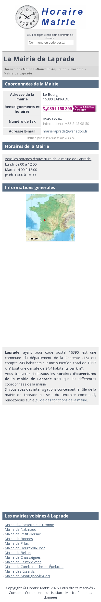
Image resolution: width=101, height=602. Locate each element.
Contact (15, 592)
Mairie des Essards (20, 571)
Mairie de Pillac (17, 543)
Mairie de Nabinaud (20, 529)
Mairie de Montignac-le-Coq (27, 576)
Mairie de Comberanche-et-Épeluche (34, 566)
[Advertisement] (50, 294)
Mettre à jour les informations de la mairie (51, 138)
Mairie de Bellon (18, 552)
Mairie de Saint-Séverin (23, 562)
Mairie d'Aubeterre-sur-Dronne (29, 524)
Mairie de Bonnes (19, 538)
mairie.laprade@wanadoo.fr (65, 131)
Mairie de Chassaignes (23, 557)
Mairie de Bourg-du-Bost (25, 548)
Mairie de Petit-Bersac (23, 534)
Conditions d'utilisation (43, 592)
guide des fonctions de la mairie (61, 400)
